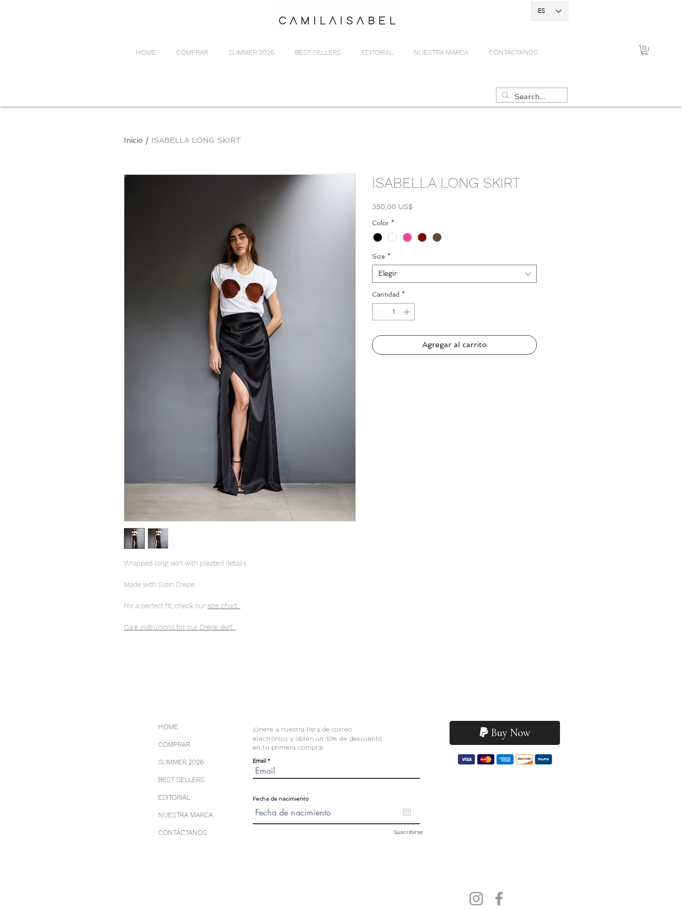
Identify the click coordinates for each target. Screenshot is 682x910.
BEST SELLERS (181, 780)
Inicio (133, 140)
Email (259, 761)
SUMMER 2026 (181, 762)
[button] (192, 52)
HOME (168, 727)
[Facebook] (499, 899)
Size (381, 256)
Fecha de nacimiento (281, 799)
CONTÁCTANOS (182, 832)
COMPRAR (174, 744)
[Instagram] (476, 899)
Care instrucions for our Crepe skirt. (180, 627)
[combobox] (454, 274)
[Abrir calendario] (407, 812)
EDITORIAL (174, 797)
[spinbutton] (393, 312)
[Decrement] (379, 312)
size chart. (223, 606)
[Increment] (407, 312)
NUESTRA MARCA (185, 815)
